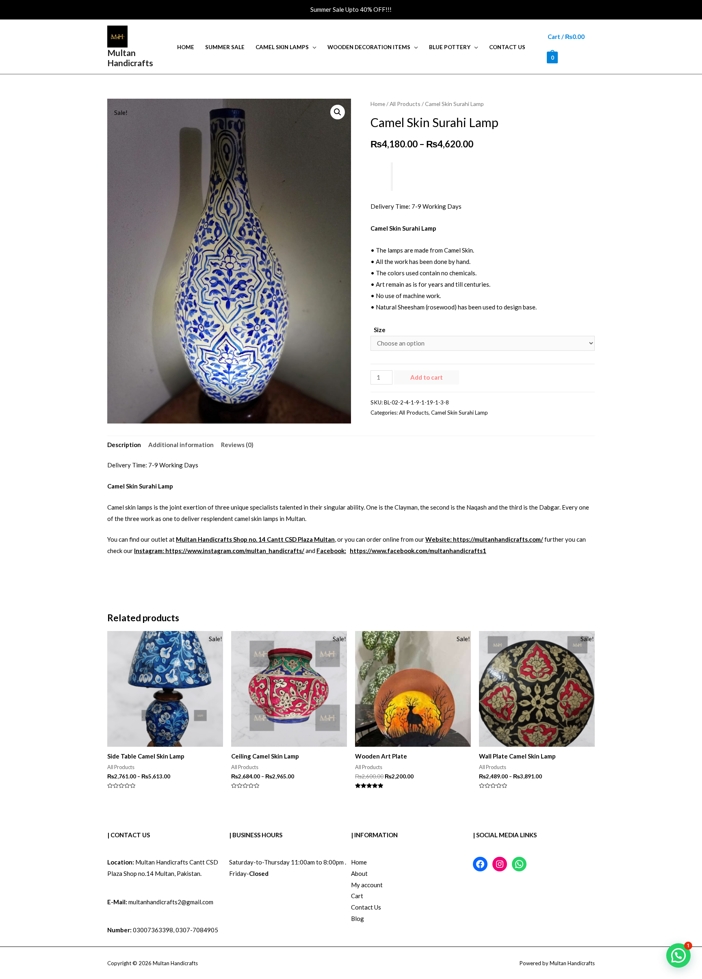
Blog (357, 918)
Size (380, 329)
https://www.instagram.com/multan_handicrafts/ (234, 550)
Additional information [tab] (181, 444)
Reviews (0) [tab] (237, 444)
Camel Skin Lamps (282, 47)
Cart (357, 895)
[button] (337, 112)
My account (367, 884)
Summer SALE (225, 47)
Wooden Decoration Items (368, 47)
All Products (405, 103)
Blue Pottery (449, 47)
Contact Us (507, 47)
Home (185, 47)
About (359, 873)
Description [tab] (124, 444)
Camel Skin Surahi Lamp (459, 412)
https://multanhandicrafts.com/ (498, 539)
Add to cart (426, 377)
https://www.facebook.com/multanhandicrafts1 (418, 550)
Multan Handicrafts (130, 58)
